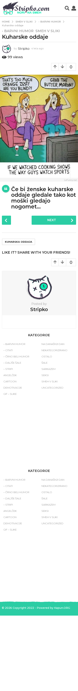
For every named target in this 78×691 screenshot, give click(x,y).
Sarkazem (48, 368)
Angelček (10, 375)
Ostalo (46, 356)
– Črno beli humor (16, 356)
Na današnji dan (52, 344)
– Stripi (8, 368)
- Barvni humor (18, 31)
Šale (44, 362)
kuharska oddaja (18, 241)
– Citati (8, 350)
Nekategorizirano (54, 350)
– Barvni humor (14, 344)
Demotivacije (12, 387)
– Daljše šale (12, 362)
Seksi (45, 375)
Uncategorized (52, 387)
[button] (67, 8)
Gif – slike (10, 393)
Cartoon (9, 381)
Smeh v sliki (47, 31)
